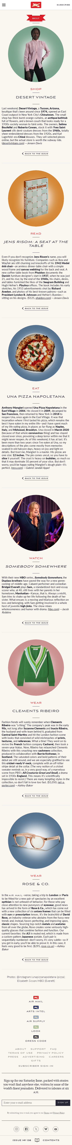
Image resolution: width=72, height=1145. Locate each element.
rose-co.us (47, 946)
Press (13, 1057)
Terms (46, 1113)
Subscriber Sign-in (36, 1066)
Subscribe (63, 5)
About (21, 1049)
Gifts (36, 1061)
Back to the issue (36, 154)
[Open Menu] (4, 5)
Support (38, 1049)
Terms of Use (20, 1053)
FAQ (53, 1049)
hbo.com (54, 609)
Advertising (34, 1057)
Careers (56, 1057)
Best (35, 19)
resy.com (17, 468)
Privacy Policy (50, 1053)
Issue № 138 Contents (36, 1140)
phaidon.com (43, 298)
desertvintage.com (13, 143)
